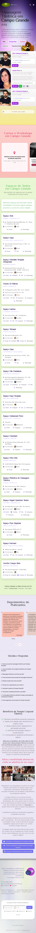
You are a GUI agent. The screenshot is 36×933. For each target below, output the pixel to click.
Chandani (19, 446)
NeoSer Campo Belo (11, 563)
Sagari (19, 509)
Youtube (21, 341)
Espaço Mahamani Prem (13, 416)
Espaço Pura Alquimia (12, 523)
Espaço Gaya (8, 238)
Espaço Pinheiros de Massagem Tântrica (16, 479)
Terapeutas (12, 41)
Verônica (19, 489)
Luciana (19, 318)
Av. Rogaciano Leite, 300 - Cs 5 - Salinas (17, 290)
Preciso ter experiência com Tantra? (13, 685)
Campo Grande (19, 60)
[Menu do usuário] (34, 5)
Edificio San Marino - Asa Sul (13, 549)
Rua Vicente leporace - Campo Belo (15, 569)
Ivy (17, 338)
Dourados (21, 588)
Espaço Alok (8, 216)
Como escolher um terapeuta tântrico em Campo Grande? (16, 669)
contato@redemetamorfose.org (12, 884)
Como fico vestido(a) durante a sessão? (14, 691)
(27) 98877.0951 (7, 882)
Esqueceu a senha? (11, 911)
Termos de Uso (26, 930)
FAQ (4, 41)
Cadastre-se (21, 911)
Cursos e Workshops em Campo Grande (19, 851)
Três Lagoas (28, 588)
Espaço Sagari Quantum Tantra (16, 500)
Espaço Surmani (9, 543)
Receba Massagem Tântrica (25, 890)
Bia (18, 552)
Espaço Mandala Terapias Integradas (13, 261)
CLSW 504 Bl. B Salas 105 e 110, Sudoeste (17, 464)
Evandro (19, 381)
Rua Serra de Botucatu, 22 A (13, 335)
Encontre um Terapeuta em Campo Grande (19, 841)
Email (10, 229)
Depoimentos (16, 46)
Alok (18, 226)
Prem (18, 248)
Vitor (18, 466)
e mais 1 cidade (17, 62)
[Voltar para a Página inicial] (6, 5)
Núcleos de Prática (14, 892)
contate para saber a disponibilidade (23, 83)
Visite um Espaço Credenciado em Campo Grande (19, 846)
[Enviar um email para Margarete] (23, 86)
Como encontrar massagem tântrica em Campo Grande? (15, 664)
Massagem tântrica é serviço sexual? (13, 674)
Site (18, 251)
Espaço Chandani (10, 436)
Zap (19, 914)
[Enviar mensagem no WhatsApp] (20, 86)
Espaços (5, 46)
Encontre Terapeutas (7, 890)
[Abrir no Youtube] (27, 86)
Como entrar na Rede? (8, 893)
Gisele (19, 532)
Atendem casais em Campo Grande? (13, 688)
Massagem (28, 805)
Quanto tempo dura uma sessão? (12, 681)
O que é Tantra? (26, 892)
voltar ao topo (19, 925)
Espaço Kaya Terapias (12, 396)
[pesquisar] (30, 5)
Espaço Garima (9, 309)
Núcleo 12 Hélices (10, 284)
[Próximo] (20, 644)
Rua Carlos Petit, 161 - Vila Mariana (15, 315)
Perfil (15, 65)
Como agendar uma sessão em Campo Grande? (16, 700)
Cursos (22, 41)
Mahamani (20, 425)
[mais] (19, 56)
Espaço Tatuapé (9, 329)
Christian (19, 272)
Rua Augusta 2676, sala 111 (13, 529)
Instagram (14, 275)
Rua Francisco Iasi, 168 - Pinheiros (15, 486)
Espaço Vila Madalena (12, 371)
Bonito (6, 588)
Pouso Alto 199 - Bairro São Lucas (15, 402)
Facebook (20, 298)
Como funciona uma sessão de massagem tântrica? (17, 677)
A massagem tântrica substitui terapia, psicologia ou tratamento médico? (17, 696)
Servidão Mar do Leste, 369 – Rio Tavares (17, 506)
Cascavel (7, 422)
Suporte (30, 911)
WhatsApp (26, 229)
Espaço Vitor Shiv (10, 458)
